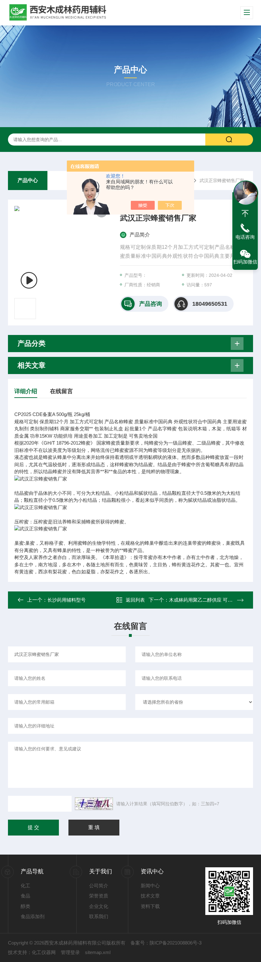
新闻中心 (150, 885)
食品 (25, 895)
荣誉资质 (98, 895)
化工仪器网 (44, 952)
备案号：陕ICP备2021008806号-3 (165, 942)
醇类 (25, 906)
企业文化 (98, 906)
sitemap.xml (97, 952)
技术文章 (150, 895)
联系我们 (98, 916)
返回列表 (135, 600)
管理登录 (70, 952)
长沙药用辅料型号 (66, 600)
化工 (25, 885)
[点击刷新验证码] (94, 803)
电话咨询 (245, 237)
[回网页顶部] (245, 213)
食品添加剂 (33, 916)
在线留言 (61, 391)
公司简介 (98, 885)
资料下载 (150, 906)
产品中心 (28, 180)
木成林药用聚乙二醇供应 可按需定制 (208, 600)
